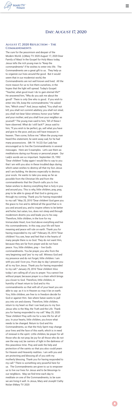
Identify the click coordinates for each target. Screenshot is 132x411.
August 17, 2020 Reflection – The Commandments (31, 46)
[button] (80, 6)
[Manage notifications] (114, 403)
